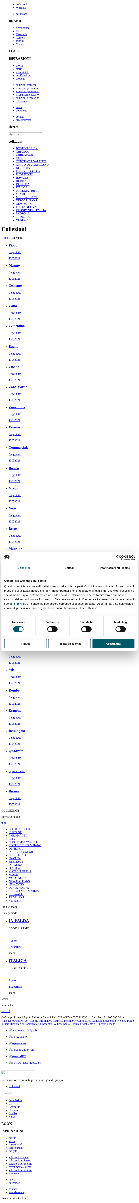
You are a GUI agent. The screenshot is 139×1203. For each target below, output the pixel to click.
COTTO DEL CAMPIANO (32, 164)
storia (19, 68)
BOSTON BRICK (27, 148)
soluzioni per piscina (27, 97)
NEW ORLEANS (26, 200)
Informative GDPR (50, 1020)
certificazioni (23, 75)
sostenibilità (22, 72)
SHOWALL (23, 213)
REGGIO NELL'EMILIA (31, 210)
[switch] (52, 629)
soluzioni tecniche (26, 84)
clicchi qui (20, 603)
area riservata (23, 119)
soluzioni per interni (27, 88)
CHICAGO (23, 151)
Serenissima (23, 27)
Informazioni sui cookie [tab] (115, 567)
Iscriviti (5, 1011)
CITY (19, 158)
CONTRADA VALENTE (31, 161)
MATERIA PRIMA (27, 190)
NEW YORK (24, 203)
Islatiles (20, 40)
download (21, 110)
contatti (20, 116)
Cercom (20, 37)
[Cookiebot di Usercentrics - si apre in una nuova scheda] (119, 557)
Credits (111, 1023)
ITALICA (22, 187)
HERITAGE (23, 180)
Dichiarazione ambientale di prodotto (31, 1023)
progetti (20, 78)
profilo (20, 65)
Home (5, 237)
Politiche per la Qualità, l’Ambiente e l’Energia (79, 1023)
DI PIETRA (23, 167)
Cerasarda (21, 34)
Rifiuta (25, 643)
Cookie (34, 1020)
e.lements (21, 101)
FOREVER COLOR (28, 171)
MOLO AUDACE (27, 197)
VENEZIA (22, 220)
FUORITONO (24, 174)
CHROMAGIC (25, 154)
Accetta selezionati (69, 643)
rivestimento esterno (27, 94)
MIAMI (20, 193)
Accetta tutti (113, 643)
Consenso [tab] (24, 567)
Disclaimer (67, 1020)
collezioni (21, 4)
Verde (19, 44)
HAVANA (22, 177)
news (19, 107)
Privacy (24, 1020)
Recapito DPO (82, 1020)
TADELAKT (24, 216)
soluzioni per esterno (27, 91)
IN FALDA (23, 184)
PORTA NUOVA (26, 206)
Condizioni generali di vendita (109, 1020)
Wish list (21, 7)
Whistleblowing (10, 1020)
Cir (18, 31)
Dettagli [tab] (70, 567)
